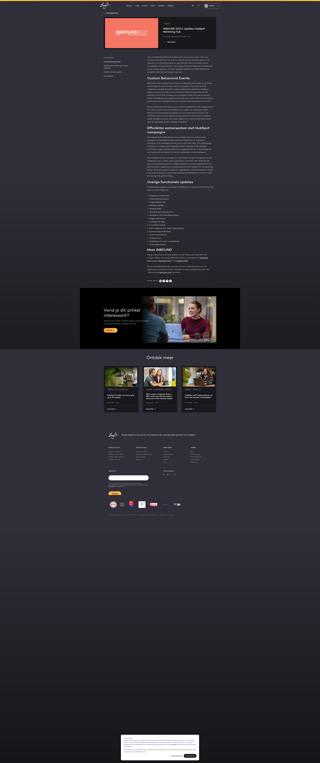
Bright (152, 5)
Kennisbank (194, 462)
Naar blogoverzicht (112, 13)
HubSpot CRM (182, 261)
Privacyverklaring (142, 515)
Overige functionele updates (113, 72)
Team (165, 462)
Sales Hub (204, 258)
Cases (137, 5)
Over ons (166, 451)
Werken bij (166, 457)
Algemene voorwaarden (167, 515)
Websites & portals (141, 451)
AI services (139, 459)
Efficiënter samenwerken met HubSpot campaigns (116, 67)
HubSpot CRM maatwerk (116, 457)
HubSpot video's (195, 454)
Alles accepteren (190, 755)
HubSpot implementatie (115, 454)
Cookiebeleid (154, 515)
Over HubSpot (195, 459)
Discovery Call (165, 272)
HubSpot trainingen (114, 459)
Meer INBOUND (109, 76)
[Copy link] (170, 281)
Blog (192, 451)
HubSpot (170, 5)
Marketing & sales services (144, 454)
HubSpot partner (168, 454)
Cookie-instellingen (176, 755)
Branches (145, 5)
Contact (165, 459)
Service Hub (152, 261)
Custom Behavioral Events (112, 61)
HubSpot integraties (114, 451)
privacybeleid (173, 744)
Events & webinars (196, 457)
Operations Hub (164, 261)
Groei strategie (140, 457)
